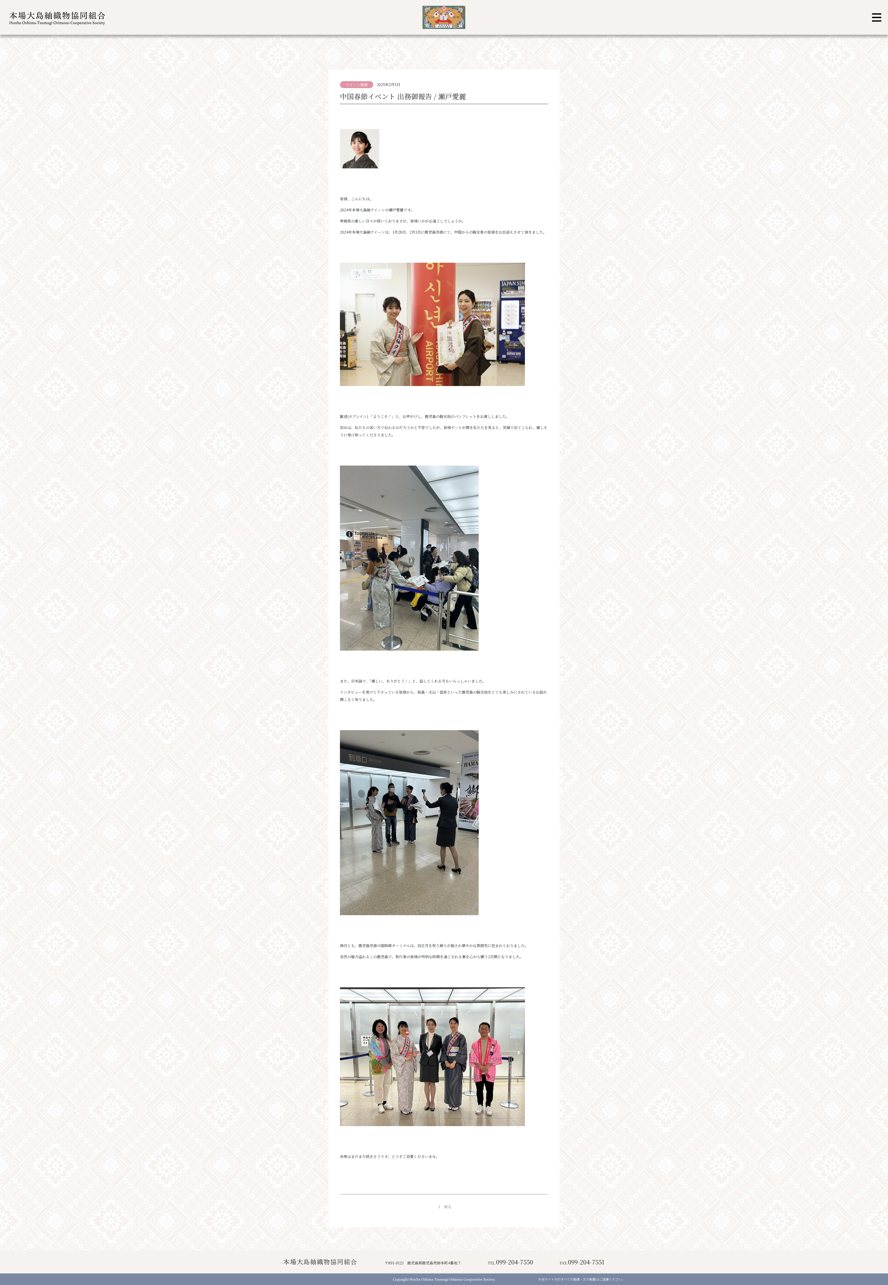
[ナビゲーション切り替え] (876, 17)
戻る (447, 1206)
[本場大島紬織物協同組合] (56, 17)
